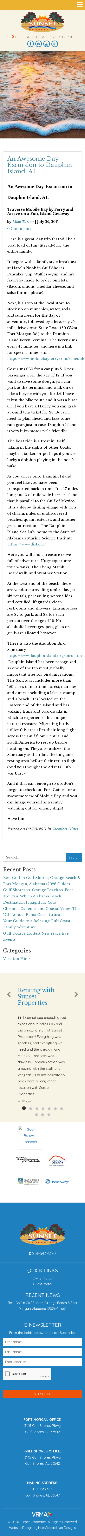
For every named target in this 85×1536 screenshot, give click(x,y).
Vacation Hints (65, 829)
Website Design (21, 1528)
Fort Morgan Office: (42, 1419)
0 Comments (19, 229)
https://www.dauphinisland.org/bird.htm (44, 656)
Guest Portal (42, 1284)
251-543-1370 (62, 37)
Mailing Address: (42, 1482)
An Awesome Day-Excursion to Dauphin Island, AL (39, 165)
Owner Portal (43, 1278)
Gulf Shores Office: (42, 1451)
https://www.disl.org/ (27, 544)
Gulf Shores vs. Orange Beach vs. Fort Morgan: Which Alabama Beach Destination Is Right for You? (38, 896)
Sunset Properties (42, 22)
